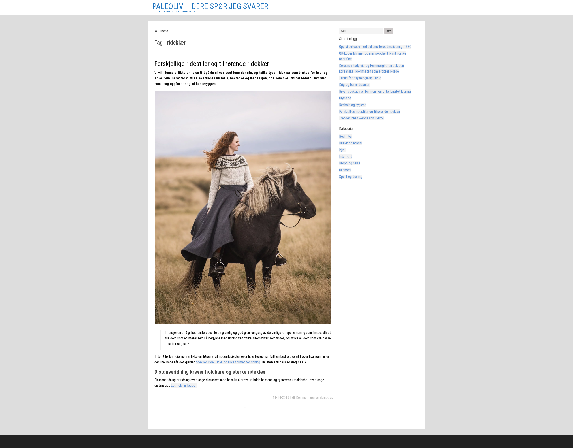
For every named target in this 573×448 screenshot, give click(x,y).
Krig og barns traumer (354, 85)
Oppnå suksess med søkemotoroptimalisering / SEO (375, 47)
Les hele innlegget (184, 385)
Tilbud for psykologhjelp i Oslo (360, 78)
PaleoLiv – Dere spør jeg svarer (210, 6)
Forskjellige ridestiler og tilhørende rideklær (211, 64)
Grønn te (345, 98)
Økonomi (345, 170)
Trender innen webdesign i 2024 (361, 118)
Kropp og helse (349, 163)
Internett (345, 156)
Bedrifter (345, 136)
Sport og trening (350, 177)
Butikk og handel (350, 143)
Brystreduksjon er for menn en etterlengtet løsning (375, 91)
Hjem (342, 150)
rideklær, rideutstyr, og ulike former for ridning (228, 362)
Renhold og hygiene (352, 105)
